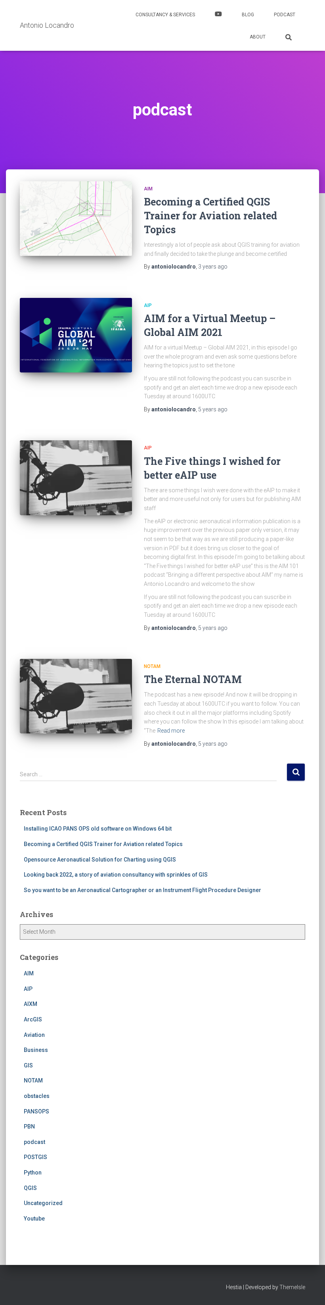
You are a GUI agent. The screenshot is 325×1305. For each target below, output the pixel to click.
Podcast (284, 14)
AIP (148, 305)
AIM (148, 189)
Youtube (34, 1218)
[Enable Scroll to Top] (309, 1289)
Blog (248, 14)
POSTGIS (35, 1157)
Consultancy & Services (165, 14)
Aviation (34, 1035)
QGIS (30, 1188)
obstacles (37, 1096)
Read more (171, 730)
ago (213, 266)
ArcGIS (33, 1019)
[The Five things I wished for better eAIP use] (76, 477)
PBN (29, 1126)
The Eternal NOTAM (193, 679)
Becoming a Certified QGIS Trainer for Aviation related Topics (210, 215)
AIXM (30, 1004)
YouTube (218, 15)
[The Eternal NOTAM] (76, 696)
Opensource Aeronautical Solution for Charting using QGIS (100, 859)
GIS (28, 1065)
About (258, 37)
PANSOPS (36, 1111)
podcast (34, 1142)
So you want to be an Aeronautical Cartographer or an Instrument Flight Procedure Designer (142, 890)
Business (36, 1050)
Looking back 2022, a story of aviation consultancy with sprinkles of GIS (116, 874)
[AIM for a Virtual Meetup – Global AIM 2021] (76, 335)
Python (33, 1172)
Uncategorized (43, 1203)
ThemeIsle (292, 1287)
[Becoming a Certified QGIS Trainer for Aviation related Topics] (76, 218)
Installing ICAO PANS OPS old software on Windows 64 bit (98, 828)
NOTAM (152, 666)
